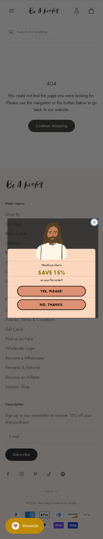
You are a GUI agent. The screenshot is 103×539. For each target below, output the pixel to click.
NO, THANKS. (51, 304)
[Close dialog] (94, 222)
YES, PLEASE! (51, 291)
